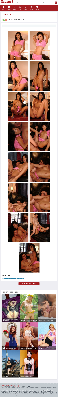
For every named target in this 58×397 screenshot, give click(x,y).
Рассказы (37, 9)
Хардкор (17, 278)
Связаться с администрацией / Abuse (10, 385)
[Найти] (56, 3)
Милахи (10, 278)
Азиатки (4, 278)
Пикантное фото (8, 2)
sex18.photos (17, 386)
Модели (25, 9)
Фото (20, 9)
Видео (14, 9)
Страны (31, 9)
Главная (3, 9)
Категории (9, 9)
